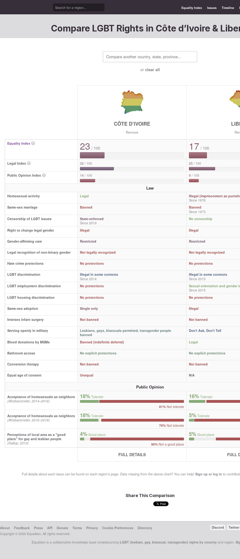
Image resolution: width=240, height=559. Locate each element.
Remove (132, 132)
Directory (145, 527)
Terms (77, 527)
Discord (218, 527)
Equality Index (191, 8)
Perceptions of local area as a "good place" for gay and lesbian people (36, 436)
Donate (62, 527)
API (49, 527)
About (5, 527)
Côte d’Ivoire (132, 123)
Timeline (228, 8)
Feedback (22, 527)
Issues (212, 8)
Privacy (92, 527)
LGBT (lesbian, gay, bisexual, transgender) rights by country (168, 542)
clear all (152, 69)
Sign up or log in (208, 474)
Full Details (132, 454)
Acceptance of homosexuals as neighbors (41, 396)
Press (38, 527)
